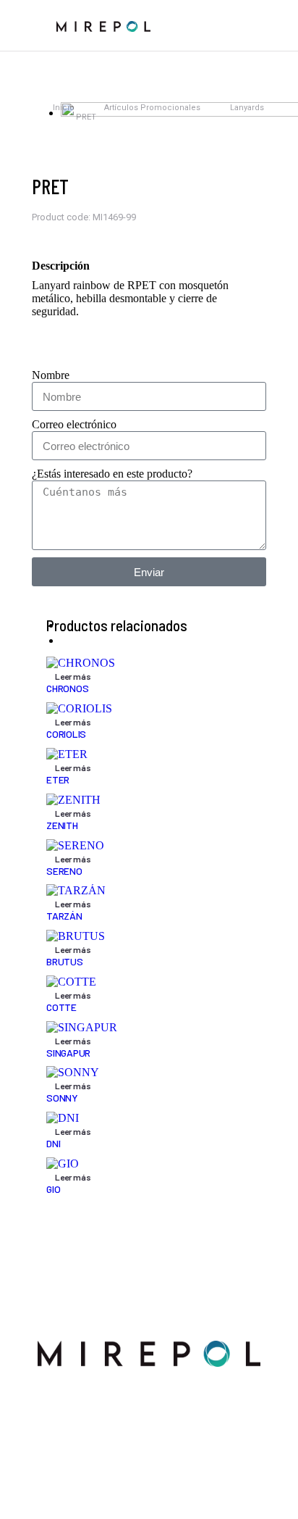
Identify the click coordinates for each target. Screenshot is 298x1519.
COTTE (61, 1007)
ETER (57, 779)
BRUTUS (64, 961)
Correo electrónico (74, 424)
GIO (53, 1189)
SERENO (64, 871)
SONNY (62, 1097)
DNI (53, 1143)
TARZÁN (64, 916)
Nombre (50, 375)
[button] (28, 25)
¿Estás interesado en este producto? (112, 473)
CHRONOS (67, 688)
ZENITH (62, 825)
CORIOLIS (66, 734)
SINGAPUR (68, 1052)
